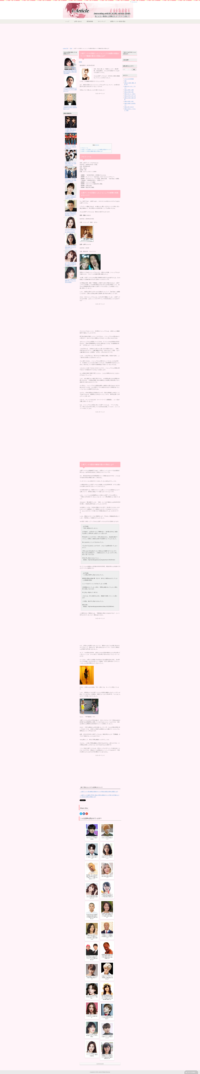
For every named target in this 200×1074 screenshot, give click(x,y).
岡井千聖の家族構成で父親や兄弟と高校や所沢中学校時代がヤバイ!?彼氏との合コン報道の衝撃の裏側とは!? (107, 997)
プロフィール (84, 147)
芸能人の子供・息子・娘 (130, 96)
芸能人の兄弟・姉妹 (129, 92)
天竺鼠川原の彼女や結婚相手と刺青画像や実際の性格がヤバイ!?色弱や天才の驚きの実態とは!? (92, 916)
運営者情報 (90, 21)
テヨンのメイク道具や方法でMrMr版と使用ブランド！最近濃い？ (92, 997)
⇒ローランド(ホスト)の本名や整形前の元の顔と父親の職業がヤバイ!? (70, 107)
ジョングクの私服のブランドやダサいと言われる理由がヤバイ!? (107, 838)
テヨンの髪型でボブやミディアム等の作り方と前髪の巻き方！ (92, 1016)
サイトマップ (101, 21)
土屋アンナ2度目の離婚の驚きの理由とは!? (92, 151)
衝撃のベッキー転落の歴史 (117, 21)
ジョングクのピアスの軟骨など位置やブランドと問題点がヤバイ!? (107, 1036)
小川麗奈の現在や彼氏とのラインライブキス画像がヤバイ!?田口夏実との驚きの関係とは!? (92, 937)
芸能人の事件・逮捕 (129, 89)
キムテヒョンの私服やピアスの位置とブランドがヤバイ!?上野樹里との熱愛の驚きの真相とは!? (107, 977)
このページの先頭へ (191, 1072)
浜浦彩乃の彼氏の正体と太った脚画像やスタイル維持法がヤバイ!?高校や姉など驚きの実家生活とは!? (107, 1056)
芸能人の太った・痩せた (130, 93)
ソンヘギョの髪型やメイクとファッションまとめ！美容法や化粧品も (92, 1054)
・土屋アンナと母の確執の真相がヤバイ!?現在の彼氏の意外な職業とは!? (99, 791)
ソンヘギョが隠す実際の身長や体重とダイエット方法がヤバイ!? (107, 857)
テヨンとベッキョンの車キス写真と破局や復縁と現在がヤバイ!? (107, 876)
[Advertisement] (100, 36)
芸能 (80, 62)
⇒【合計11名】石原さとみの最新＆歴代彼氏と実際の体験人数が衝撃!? (70, 72)
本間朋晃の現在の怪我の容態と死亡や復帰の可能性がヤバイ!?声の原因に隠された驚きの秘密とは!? (107, 956)
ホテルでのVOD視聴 (129, 78)
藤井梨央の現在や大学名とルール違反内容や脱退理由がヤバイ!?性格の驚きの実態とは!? (107, 895)
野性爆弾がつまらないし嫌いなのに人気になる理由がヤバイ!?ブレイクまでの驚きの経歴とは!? (92, 957)
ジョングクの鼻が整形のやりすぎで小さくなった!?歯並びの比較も (92, 838)
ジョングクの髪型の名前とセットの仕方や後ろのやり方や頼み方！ (107, 1017)
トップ (67, 21)
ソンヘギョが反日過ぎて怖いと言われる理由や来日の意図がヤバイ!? (92, 897)
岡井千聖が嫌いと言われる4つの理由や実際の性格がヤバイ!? (92, 977)
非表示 (97, 145)
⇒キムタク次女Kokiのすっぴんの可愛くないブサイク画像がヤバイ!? (70, 90)
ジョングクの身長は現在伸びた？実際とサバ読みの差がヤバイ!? (92, 857)
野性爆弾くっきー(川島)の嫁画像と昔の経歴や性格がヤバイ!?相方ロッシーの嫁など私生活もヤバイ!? (92, 877)
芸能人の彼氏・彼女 (129, 101)
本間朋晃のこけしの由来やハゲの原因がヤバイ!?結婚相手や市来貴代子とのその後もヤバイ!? (107, 936)
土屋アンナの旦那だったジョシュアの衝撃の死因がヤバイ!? (96, 149)
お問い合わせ (78, 21)
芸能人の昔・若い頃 (129, 107)
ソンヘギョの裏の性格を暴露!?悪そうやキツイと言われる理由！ (91, 1035)
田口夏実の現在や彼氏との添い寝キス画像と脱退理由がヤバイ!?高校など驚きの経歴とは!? (107, 915)
